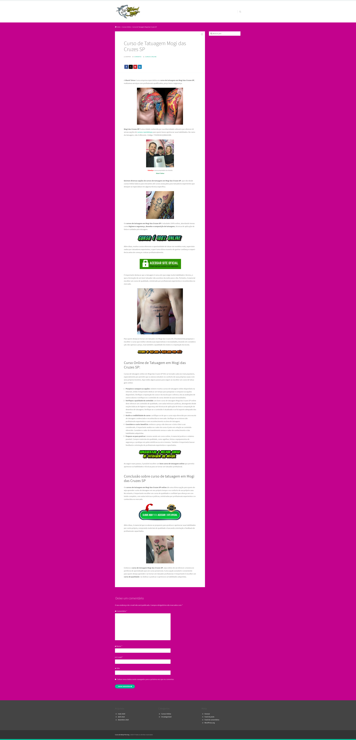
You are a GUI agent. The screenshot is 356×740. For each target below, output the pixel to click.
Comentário (122, 611)
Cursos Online (150, 57)
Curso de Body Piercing (122, 735)
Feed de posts (209, 717)
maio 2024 (121, 714)
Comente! (138, 57)
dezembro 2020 (123, 720)
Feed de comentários (212, 720)
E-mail (120, 657)
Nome (119, 646)
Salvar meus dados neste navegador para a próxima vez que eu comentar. (145, 679)
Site (118, 668)
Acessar (207, 714)
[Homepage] (128, 11)
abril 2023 (121, 717)
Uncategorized (166, 717)
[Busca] (238, 9)
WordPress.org (210, 723)
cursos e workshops (144, 132)
